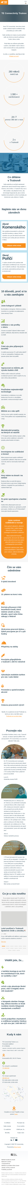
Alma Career (17, 1147)
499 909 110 (5, 1078)
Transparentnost (6, 1163)
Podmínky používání (7, 1169)
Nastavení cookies (6, 1161)
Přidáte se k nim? (14, 56)
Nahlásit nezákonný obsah (8, 1159)
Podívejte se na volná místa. (14, 716)
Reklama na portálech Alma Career (10, 1165)
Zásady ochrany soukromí (8, 1167)
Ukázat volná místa (14, 245)
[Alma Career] (14, 1155)
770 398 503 (5, 1068)
